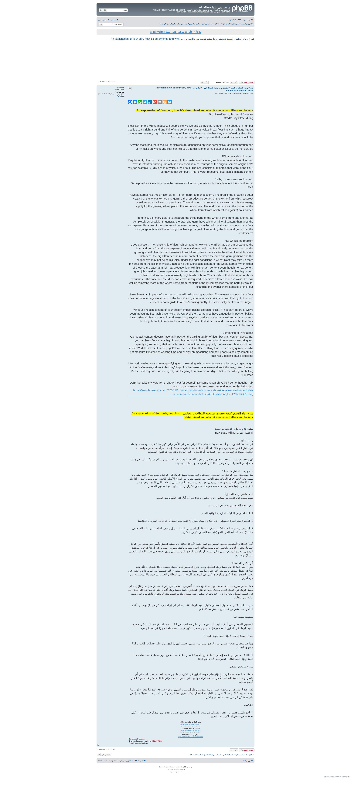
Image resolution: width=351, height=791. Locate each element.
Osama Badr (120, 87)
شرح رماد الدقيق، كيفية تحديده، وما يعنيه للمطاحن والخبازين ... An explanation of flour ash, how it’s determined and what (182, 38)
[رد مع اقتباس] (129, 88)
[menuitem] (235, 19)
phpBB (184, 767)
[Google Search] (101, 24)
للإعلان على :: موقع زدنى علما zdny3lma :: (175, 31)
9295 (116, 92)
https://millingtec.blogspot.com (190, 724)
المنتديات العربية (171, 769)
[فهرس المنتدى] (242, 8)
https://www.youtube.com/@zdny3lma (190, 737)
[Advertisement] (175, 60)
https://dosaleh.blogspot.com (190, 730)
